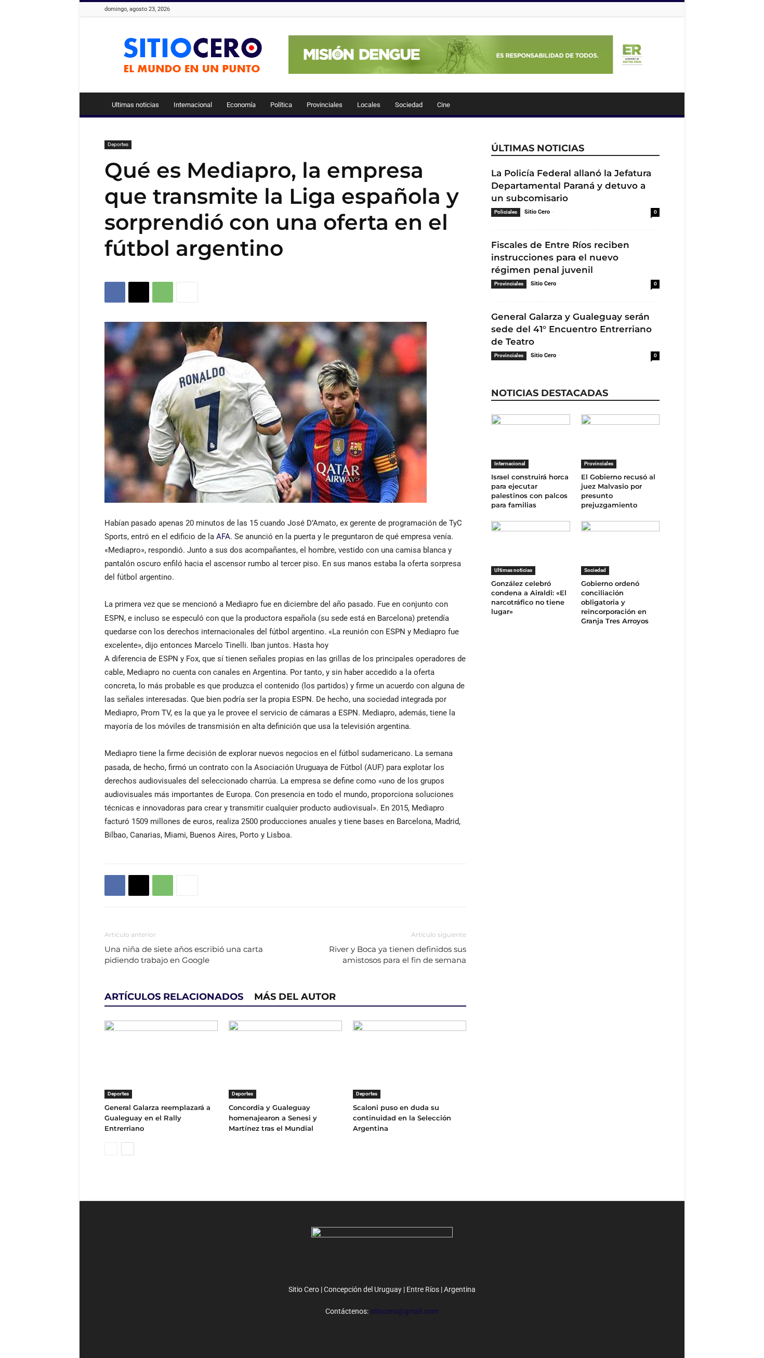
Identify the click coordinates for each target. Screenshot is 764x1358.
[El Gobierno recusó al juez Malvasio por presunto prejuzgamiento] (620, 441)
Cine (443, 105)
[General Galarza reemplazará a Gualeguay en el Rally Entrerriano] (161, 1060)
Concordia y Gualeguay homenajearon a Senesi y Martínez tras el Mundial (273, 1117)
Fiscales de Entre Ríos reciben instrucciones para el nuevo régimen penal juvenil (560, 257)
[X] (138, 292)
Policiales (505, 212)
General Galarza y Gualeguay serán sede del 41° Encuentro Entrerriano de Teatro (571, 329)
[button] (647, 105)
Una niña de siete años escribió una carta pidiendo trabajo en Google (183, 954)
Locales (368, 105)
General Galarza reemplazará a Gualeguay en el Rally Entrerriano (157, 1117)
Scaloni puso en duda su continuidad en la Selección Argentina (402, 1117)
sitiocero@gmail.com (404, 1311)
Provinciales (325, 105)
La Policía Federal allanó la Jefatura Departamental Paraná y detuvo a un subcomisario (571, 185)
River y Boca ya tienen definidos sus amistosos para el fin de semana (397, 954)
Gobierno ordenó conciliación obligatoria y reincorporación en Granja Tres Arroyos (615, 602)
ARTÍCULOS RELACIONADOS (173, 996)
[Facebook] (114, 292)
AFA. (224, 536)
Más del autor (295, 996)
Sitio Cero (537, 211)
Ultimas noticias (135, 105)
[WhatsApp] (162, 292)
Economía (241, 105)
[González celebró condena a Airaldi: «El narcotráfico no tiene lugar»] (530, 548)
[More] (187, 292)
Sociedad (409, 105)
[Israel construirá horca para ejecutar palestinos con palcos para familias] (530, 441)
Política (281, 105)
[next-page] (127, 1148)
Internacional (193, 105)
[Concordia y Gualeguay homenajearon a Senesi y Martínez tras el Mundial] (285, 1060)
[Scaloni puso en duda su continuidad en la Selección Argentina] (409, 1060)
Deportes (118, 144)
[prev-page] (110, 1148)
